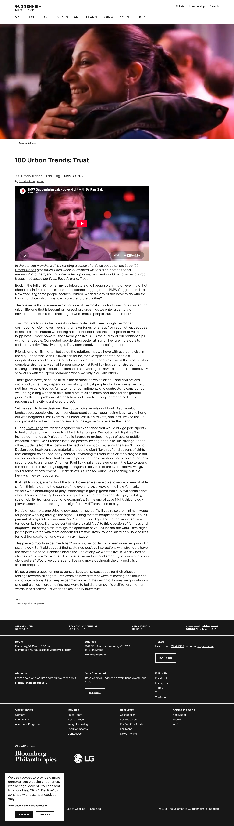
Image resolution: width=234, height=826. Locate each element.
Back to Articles (27, 143)
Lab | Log (53, 176)
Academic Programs (27, 724)
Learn (91, 17)
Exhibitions (39, 17)
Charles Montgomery (32, 181)
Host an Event (76, 719)
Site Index (96, 808)
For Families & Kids (131, 724)
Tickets (180, 6)
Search (214, 6)
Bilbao (177, 719)
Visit (19, 17)
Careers (20, 714)
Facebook (161, 678)
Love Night (34, 428)
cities (18, 603)
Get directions (94, 654)
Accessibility (128, 714)
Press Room (75, 714)
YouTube (160, 697)
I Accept (24, 814)
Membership (197, 6)
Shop (140, 17)
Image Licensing (78, 724)
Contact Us (75, 733)
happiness (38, 603)
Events (61, 17)
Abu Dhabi (179, 714)
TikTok (159, 687)
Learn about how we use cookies (26, 805)
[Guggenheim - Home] (28, 8)
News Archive (128, 733)
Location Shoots (78, 729)
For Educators (128, 719)
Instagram (161, 683)
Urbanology (76, 491)
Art (77, 17)
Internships (22, 719)
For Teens (126, 729)
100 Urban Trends (28, 176)
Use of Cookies (75, 808)
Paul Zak (97, 364)
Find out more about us (29, 682)
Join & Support (116, 17)
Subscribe (95, 693)
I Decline (45, 814)
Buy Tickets (165, 657)
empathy (27, 603)
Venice (177, 724)
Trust (84, 278)
